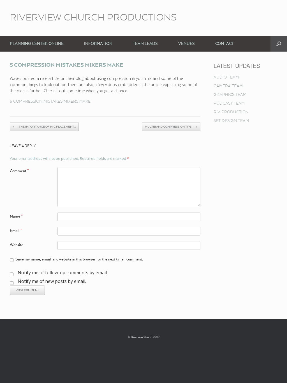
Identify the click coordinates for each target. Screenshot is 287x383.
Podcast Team (229, 103)
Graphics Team (230, 95)
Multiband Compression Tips (171, 126)
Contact (224, 43)
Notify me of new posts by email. (52, 281)
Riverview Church (141, 337)
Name (16, 216)
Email (16, 231)
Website (16, 245)
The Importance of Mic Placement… (44, 126)
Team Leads (145, 43)
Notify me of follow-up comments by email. (63, 272)
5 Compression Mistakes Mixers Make (50, 101)
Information (98, 43)
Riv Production (231, 112)
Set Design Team (231, 121)
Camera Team (228, 86)
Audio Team (226, 77)
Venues (186, 43)
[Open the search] (278, 44)
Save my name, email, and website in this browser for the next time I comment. (79, 259)
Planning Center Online (37, 43)
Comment (19, 171)
